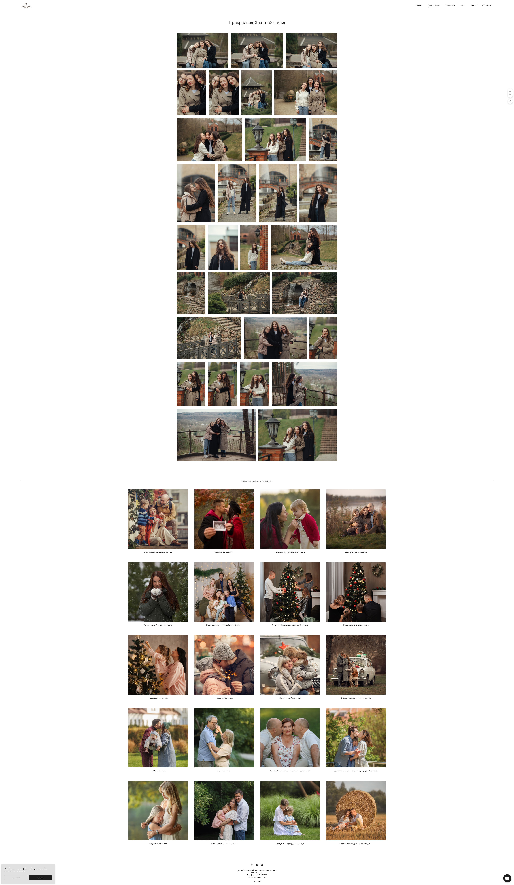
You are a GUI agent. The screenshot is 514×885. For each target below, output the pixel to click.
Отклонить (16, 878)
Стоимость (450, 5)
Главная (419, 5)
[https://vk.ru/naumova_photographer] (262, 865)
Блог (463, 5)
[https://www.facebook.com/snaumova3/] (257, 865)
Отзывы (473, 5)
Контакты (486, 5)
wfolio (260, 881)
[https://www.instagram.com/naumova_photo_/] (252, 865)
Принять (40, 878)
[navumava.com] (26, 5)
